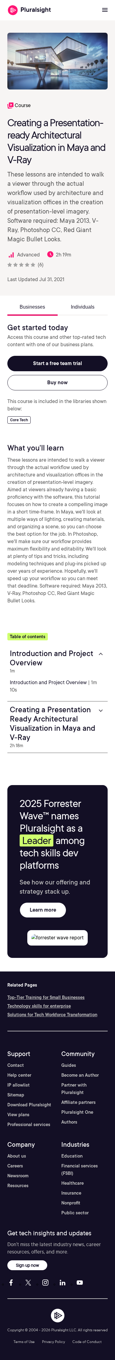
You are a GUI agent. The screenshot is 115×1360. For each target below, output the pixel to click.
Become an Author (80, 1075)
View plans (18, 1114)
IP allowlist (18, 1085)
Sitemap (15, 1094)
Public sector (75, 1212)
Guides (68, 1065)
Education (71, 1156)
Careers (15, 1165)
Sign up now (27, 1265)
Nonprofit (70, 1202)
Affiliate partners (78, 1102)
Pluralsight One (77, 1112)
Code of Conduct (87, 1341)
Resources (18, 1185)
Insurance (71, 1193)
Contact (15, 1065)
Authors (69, 1122)
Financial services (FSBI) (79, 1169)
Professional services (28, 1124)
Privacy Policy (53, 1341)
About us (16, 1156)
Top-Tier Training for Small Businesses (46, 997)
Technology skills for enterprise (39, 1006)
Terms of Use (24, 1341)
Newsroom (18, 1175)
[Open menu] (105, 10)
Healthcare (72, 1183)
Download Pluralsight (29, 1104)
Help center (19, 1075)
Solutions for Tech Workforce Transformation (52, 1014)
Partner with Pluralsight (73, 1089)
